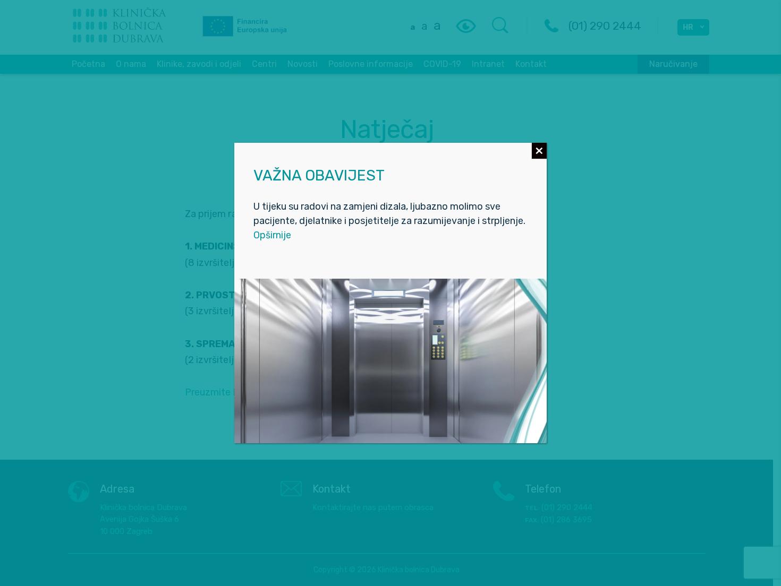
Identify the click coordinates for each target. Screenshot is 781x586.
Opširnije (272, 235)
